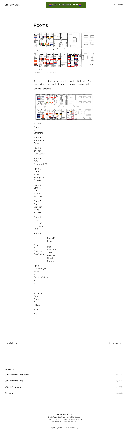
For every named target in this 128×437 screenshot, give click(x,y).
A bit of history (12, 343)
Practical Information (50, 72)
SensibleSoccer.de (65, 428)
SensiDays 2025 (12, 4)
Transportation (115, 343)
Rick (41, 72)
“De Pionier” (82, 81)
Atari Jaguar (10, 393)
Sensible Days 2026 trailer (17, 375)
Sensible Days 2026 (14, 381)
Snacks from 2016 (13, 387)
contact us (72, 421)
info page (64, 421)
